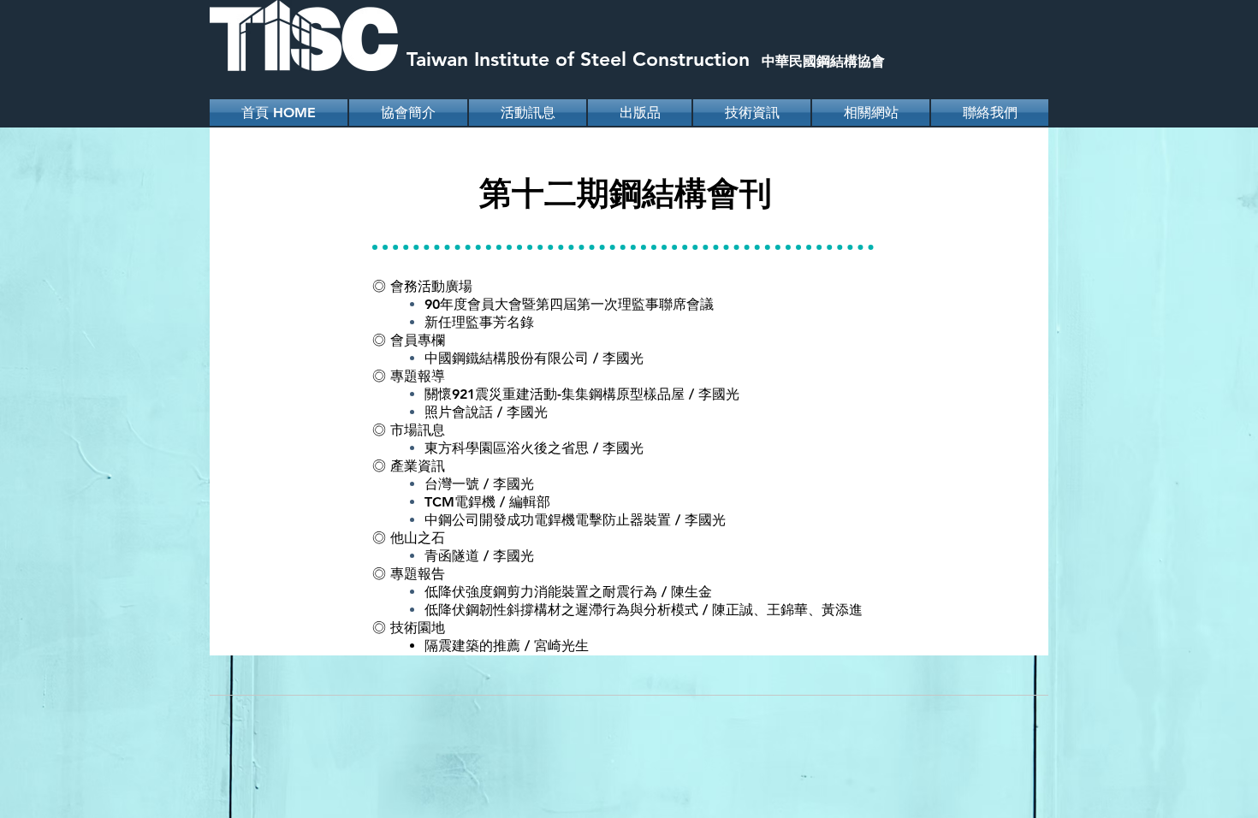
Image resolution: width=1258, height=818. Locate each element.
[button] (527, 112)
